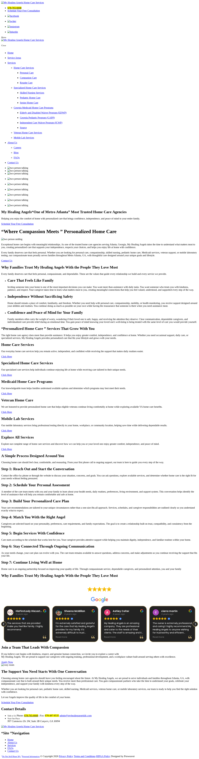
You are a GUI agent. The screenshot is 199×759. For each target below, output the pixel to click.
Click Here (6, 356)
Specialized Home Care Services (30, 87)
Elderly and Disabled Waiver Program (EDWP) (43, 112)
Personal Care (27, 72)
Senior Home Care (29, 102)
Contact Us (13, 162)
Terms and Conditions (84, 756)
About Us (12, 142)
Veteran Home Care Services (28, 132)
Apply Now (7, 662)
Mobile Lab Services (24, 137)
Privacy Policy (66, 756)
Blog (16, 152)
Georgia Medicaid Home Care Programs (33, 107)
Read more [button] (61, 637)
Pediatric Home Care (30, 97)
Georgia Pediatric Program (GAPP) (37, 117)
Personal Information (21, 756)
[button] (195, 624)
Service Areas (14, 57)
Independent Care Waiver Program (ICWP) (41, 122)
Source (23, 127)
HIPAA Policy (103, 756)
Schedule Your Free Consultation (23, 10)
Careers (17, 147)
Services (11, 62)
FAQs (17, 157)
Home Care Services (24, 67)
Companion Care (28, 77)
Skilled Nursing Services (32, 92)
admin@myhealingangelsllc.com (76, 715)
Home (10, 52)
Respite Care (26, 82)
